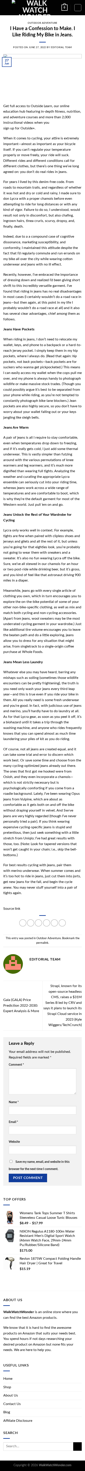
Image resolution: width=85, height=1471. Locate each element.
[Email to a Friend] (46, 923)
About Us (10, 1395)
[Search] (77, 7)
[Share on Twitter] (38, 923)
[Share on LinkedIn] (62, 923)
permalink (42, 943)
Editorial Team (61, 47)
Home (7, 1378)
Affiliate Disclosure (17, 1420)
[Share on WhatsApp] (22, 923)
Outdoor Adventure (42, 23)
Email (13, 1122)
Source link (11, 908)
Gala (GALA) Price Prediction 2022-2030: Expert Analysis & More (21, 1005)
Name (14, 1102)
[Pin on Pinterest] (54, 923)
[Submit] (77, 1446)
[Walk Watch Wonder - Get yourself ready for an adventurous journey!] (35, 7)
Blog (6, 1412)
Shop (7, 1387)
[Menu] (5, 7)
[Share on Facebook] (30, 923)
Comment (16, 1064)
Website (14, 1141)
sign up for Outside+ (19, 128)
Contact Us (12, 1404)
